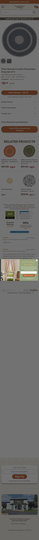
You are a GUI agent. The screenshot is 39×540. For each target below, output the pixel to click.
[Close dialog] (37, 260)
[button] (29, 275)
